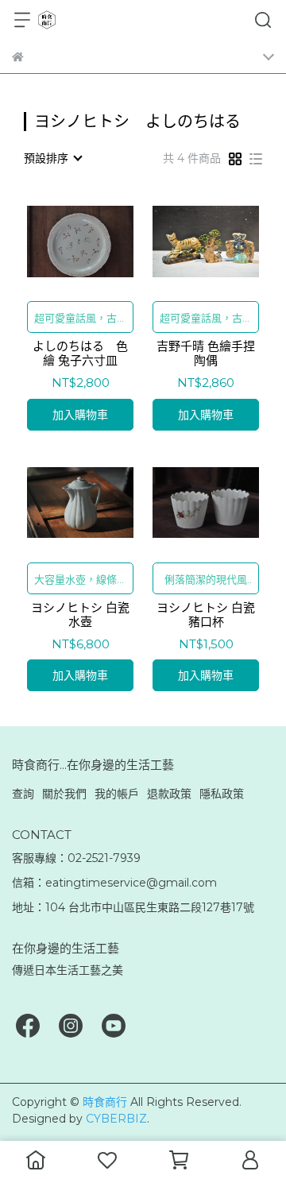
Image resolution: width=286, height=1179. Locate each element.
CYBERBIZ (116, 1118)
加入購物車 (80, 415)
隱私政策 (221, 794)
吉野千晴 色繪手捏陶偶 (206, 353)
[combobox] (52, 158)
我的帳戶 (117, 794)
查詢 (23, 794)
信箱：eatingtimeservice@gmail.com (114, 883)
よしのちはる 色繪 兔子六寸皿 (80, 353)
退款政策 (169, 794)
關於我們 (64, 794)
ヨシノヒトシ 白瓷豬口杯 (206, 615)
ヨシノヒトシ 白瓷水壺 (80, 615)
